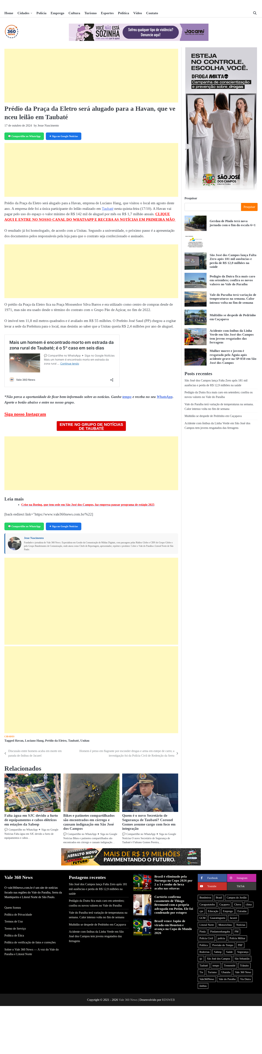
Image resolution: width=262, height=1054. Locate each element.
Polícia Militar (237, 938)
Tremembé (229, 965)
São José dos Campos (218, 958)
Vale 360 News (243, 972)
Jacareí (233, 917)
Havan (19, 740)
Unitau (84, 740)
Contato (152, 13)
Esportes (107, 13)
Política (123, 13)
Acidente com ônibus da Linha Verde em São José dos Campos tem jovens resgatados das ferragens (96, 936)
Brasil (219, 897)
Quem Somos (12, 907)
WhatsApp (165, 397)
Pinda (202, 931)
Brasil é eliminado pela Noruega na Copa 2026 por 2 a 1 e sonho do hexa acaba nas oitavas (173, 882)
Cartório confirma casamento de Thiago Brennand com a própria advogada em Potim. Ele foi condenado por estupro (173, 904)
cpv (201, 911)
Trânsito (244, 965)
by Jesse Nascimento (46, 125)
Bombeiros (205, 897)
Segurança (242, 951)
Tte (201, 972)
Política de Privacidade (18, 914)
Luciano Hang (34, 740)
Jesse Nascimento (34, 538)
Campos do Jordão (237, 897)
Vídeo (137, 13)
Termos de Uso (13, 921)
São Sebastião (242, 958)
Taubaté (107, 209)
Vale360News (206, 979)
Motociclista (225, 924)
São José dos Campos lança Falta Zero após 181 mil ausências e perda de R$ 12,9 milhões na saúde (233, 261)
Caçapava (224, 904)
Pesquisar (191, 198)
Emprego (57, 13)
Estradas (241, 911)
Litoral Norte (206, 924)
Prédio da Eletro (56, 740)
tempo (127, 397)
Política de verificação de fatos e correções (30, 942)
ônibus (203, 985)
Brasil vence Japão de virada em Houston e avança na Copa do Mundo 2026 (173, 927)
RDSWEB (168, 999)
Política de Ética (14, 935)
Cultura (74, 13)
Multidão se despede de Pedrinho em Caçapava (213, 416)
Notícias (240, 924)
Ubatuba (225, 972)
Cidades (23, 13)
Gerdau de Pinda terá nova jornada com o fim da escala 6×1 (233, 223)
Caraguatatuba (207, 904)
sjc (200, 958)
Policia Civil (206, 938)
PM (236, 931)
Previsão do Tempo (222, 945)
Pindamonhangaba (220, 931)
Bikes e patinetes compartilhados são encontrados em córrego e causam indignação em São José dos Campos (89, 822)
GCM (202, 917)
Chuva (237, 904)
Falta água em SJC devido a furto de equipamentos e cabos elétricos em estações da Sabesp (31, 819)
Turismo (90, 13)
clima (249, 904)
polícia (221, 938)
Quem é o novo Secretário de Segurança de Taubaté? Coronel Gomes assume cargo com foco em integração (148, 822)
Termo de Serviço (15, 928)
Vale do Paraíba (227, 979)
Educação (213, 911)
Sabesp (218, 951)
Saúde (229, 951)
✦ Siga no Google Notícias (63, 136)
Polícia (41, 13)
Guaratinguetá (217, 917)
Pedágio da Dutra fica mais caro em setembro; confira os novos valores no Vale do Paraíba (232, 280)
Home (8, 13)
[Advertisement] (91, 76)
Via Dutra (245, 979)
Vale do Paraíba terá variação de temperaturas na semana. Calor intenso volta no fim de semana (233, 298)
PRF (240, 945)
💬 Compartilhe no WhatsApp (24, 136)
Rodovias (204, 951)
